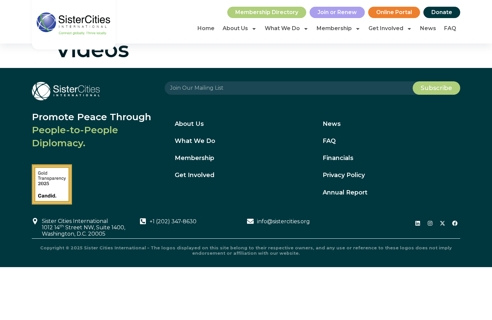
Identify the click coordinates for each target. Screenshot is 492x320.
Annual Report (345, 192)
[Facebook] (454, 223)
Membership (334, 28)
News (428, 28)
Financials (338, 158)
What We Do (282, 28)
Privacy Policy (344, 175)
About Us (235, 28)
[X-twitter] (442, 223)
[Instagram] (430, 223)
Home (206, 28)
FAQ (450, 28)
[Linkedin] (417, 223)
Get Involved (385, 28)
